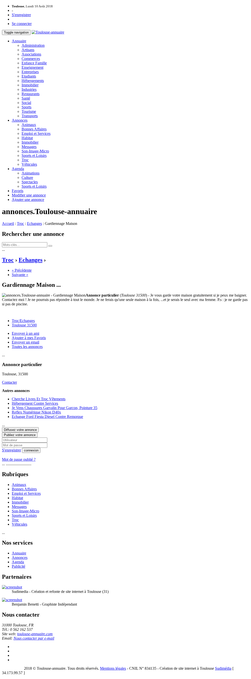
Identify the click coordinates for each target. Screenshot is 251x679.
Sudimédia (223, 668)
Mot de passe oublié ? (19, 459)
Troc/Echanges (23, 321)
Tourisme (29, 111)
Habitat (27, 138)
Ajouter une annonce (28, 199)
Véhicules (29, 164)
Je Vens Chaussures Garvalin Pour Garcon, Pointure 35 (54, 408)
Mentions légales (113, 668)
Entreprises (30, 72)
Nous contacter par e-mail (33, 638)
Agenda (18, 169)
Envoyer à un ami (25, 333)
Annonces (19, 120)
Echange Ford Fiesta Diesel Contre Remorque (47, 416)
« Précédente (22, 270)
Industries (29, 89)
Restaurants (30, 94)
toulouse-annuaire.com (35, 634)
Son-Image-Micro (35, 151)
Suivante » (20, 275)
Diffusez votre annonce (20, 430)
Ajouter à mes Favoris (29, 338)
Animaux (29, 125)
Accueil (8, 223)
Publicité (18, 566)
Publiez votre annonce (20, 435)
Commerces (31, 59)
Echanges (34, 223)
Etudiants (29, 76)
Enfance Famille (34, 63)
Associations (31, 54)
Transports (30, 116)
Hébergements (33, 81)
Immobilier (30, 85)
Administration (33, 45)
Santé (26, 98)
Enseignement (32, 67)
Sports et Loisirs (34, 155)
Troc (25, 160)
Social (26, 103)
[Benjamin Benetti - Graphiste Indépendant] (12, 600)
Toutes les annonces (27, 347)
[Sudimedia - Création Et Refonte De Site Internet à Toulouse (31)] (12, 587)
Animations (30, 173)
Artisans (28, 50)
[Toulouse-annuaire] (48, 32)
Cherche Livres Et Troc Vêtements (38, 399)
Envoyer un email (25, 342)
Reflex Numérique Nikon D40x (36, 412)
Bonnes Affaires (34, 129)
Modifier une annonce (29, 195)
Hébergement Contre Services (35, 403)
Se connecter (22, 24)
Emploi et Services (36, 133)
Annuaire (19, 41)
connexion (31, 450)
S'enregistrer (21, 15)
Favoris (17, 191)
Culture (27, 177)
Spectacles (30, 182)
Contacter (9, 382)
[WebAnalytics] (12, 668)
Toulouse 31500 (24, 325)
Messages (29, 147)
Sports (26, 107)
